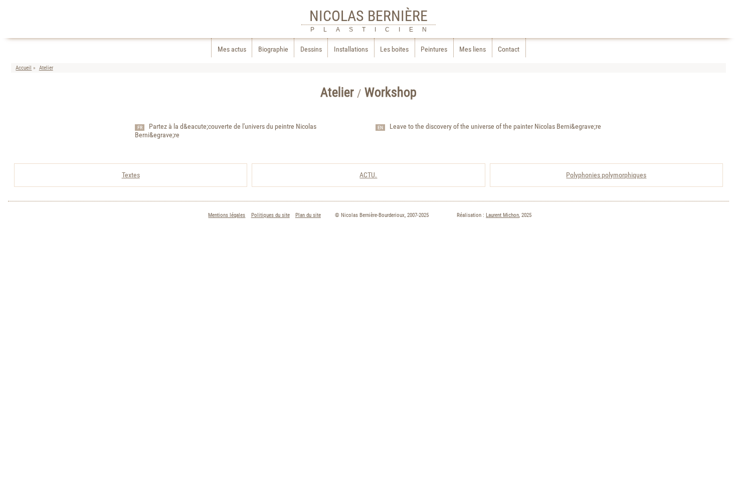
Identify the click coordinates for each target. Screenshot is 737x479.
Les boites (394, 49)
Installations (351, 49)
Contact (508, 49)
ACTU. (368, 175)
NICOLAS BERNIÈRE (368, 16)
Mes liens (472, 49)
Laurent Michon (502, 215)
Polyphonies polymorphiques (606, 175)
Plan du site (308, 215)
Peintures (434, 49)
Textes (131, 175)
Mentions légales (226, 215)
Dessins (311, 49)
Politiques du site (270, 215)
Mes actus (232, 49)
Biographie (273, 49)
